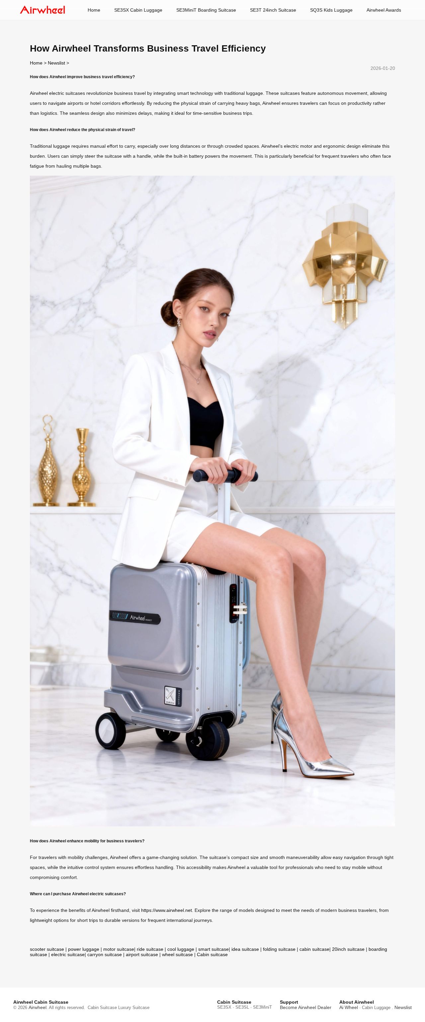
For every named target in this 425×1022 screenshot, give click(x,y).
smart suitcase (213, 949)
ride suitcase (150, 949)
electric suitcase (68, 954)
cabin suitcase (314, 949)
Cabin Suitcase (102, 1007)
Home (94, 10)
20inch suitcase (348, 949)
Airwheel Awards (384, 10)
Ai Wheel (348, 1007)
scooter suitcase (47, 949)
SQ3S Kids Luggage (331, 10)
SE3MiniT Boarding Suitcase (206, 10)
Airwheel (37, 1007)
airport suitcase (142, 954)
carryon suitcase (104, 954)
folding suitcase (279, 949)
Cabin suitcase (212, 954)
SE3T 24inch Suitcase (273, 10)
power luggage (83, 949)
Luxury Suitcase (133, 1007)
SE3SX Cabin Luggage (138, 10)
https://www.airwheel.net (166, 910)
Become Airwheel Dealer (305, 1007)
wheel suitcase (177, 954)
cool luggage (180, 949)
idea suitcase (245, 949)
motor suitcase (118, 949)
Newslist (56, 63)
